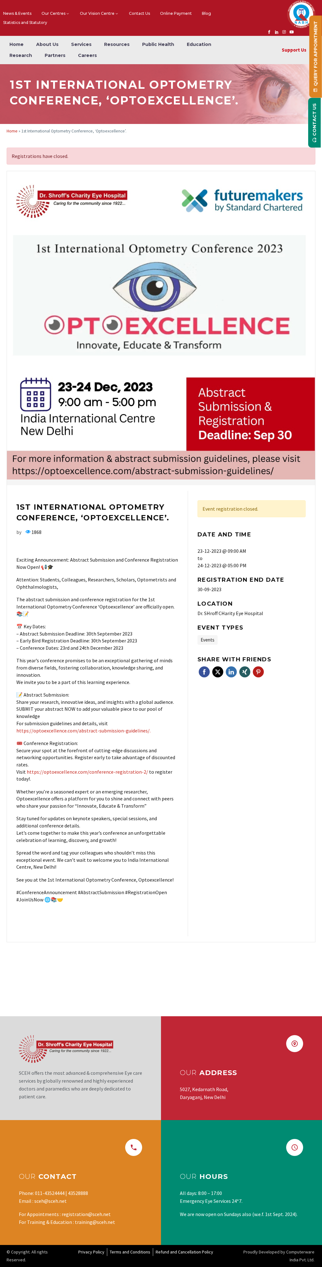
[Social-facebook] (269, 32)
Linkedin (231, 671)
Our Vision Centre (97, 13)
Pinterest (258, 671)
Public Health (158, 44)
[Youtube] (292, 32)
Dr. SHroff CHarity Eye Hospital (230, 613)
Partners (55, 55)
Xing (244, 671)
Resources (117, 44)
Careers (87, 55)
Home (16, 44)
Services (81, 44)
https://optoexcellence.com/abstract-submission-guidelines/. (83, 730)
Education (199, 44)
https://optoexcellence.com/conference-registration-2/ (87, 772)
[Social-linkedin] (276, 32)
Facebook (204, 671)
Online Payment (176, 13)
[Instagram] (284, 32)
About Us (47, 44)
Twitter (217, 671)
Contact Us (139, 13)
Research (20, 55)
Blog (206, 13)
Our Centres (53, 13)
